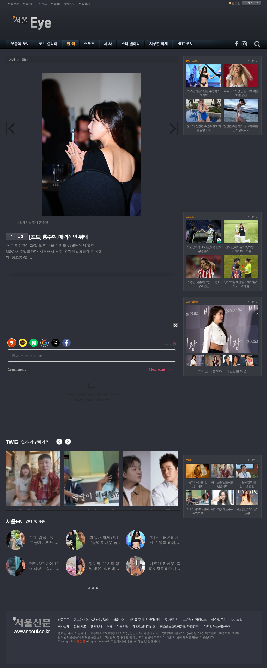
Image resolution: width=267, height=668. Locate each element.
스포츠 (190, 216)
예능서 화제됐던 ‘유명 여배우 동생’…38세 (104, 542)
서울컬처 (84, 3)
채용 (109, 626)
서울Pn (27, 3)
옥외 (105, 619)
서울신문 (13, 3)
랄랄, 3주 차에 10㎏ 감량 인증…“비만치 (43, 568)
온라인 (97, 619)
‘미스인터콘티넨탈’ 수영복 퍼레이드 (164, 542)
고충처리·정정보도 (195, 619)
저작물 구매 (136, 619)
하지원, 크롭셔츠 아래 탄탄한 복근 (222, 371)
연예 (12, 60)
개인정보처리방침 (143, 626)
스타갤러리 (192, 301)
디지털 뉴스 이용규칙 (217, 626)
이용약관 (122, 626)
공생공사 (69, 3)
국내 (25, 60)
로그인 (236, 3)
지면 (89, 619)
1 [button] (89, 588)
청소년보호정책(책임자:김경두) (179, 626)
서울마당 (118, 619)
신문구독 (63, 619)
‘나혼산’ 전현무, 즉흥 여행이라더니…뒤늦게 (164, 568)
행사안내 (96, 626)
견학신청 (154, 619)
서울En (55, 3)
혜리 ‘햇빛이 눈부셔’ (222, 509)
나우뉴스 (41, 3)
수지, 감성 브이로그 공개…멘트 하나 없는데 (44, 542)
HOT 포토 (191, 60)
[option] (33, 477)
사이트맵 (236, 619)
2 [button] (93, 588)
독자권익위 (171, 619)
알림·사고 (80, 626)
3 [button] (97, 588)
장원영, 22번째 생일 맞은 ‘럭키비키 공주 (104, 568)
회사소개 (63, 626)
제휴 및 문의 (218, 619)
